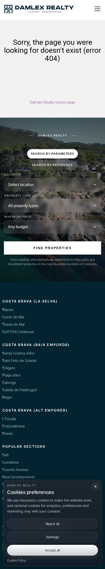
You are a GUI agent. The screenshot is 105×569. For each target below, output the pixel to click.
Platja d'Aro (11, 375)
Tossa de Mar (13, 324)
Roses (7, 433)
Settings (52, 537)
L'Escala (9, 419)
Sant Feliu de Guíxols (19, 360)
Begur (7, 397)
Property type (18, 195)
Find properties (52, 248)
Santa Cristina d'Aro (18, 353)
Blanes (7, 310)
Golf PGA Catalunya (18, 332)
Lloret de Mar (13, 317)
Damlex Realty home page (52, 102)
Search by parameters (52, 154)
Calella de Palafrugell (19, 390)
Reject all (52, 524)
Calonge (9, 382)
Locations (10, 462)
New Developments (18, 477)
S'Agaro (8, 368)
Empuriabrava (13, 426)
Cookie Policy (16, 560)
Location (12, 174)
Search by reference (52, 165)
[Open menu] (97, 9)
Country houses (15, 470)
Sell (5, 455)
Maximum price (18, 216)
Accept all (52, 550)
